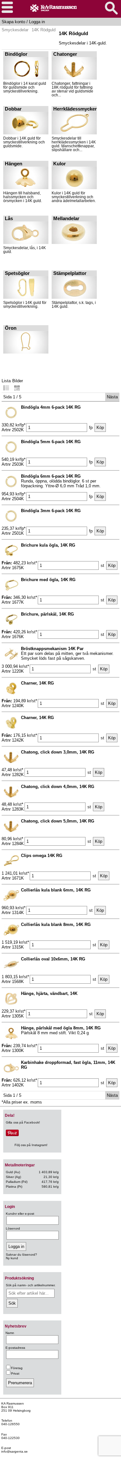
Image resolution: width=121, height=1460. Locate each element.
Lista (6, 380)
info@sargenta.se (14, 1451)
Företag (17, 1368)
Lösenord (13, 1228)
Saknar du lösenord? (21, 1254)
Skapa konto (13, 21)
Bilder (17, 380)
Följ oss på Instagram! (31, 1145)
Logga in (37, 21)
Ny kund (12, 1258)
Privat (15, 1373)
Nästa (112, 396)
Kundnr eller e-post (20, 1213)
